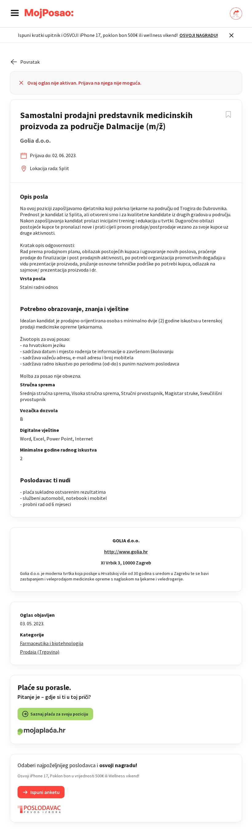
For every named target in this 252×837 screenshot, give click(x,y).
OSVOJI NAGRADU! (198, 35)
